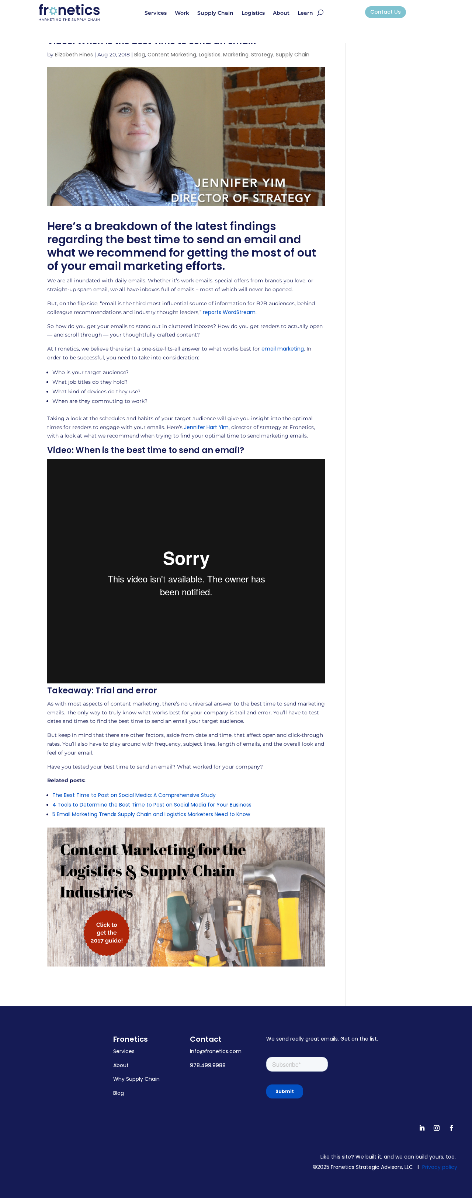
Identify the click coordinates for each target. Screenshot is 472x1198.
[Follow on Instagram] (436, 1128)
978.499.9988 (208, 1065)
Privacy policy (439, 1167)
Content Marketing (172, 54)
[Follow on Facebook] (451, 1128)
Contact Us (385, 11)
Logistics (253, 13)
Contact (206, 1039)
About (281, 13)
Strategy (262, 54)
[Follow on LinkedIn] (422, 1128)
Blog (139, 54)
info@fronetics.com (216, 1051)
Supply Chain (215, 13)
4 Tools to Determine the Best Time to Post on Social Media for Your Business (151, 804)
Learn (305, 13)
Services (156, 13)
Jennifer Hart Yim (206, 427)
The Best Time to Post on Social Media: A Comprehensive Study (134, 795)
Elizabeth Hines (74, 54)
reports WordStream (229, 312)
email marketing (282, 348)
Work (182, 13)
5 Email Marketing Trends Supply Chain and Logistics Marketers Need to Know (151, 814)
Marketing (236, 54)
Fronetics (130, 1039)
